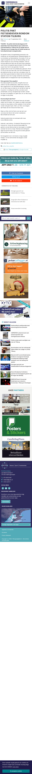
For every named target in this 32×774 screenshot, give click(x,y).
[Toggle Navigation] (29, 3)
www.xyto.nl (6, 481)
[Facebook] (3, 488)
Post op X (17, 177)
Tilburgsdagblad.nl (11, 2)
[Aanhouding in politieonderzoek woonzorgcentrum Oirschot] (5, 328)
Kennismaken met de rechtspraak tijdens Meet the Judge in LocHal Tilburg (20, 349)
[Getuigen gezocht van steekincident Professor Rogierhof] (5, 367)
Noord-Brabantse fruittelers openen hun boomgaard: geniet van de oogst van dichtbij (21, 373)
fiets (7, 146)
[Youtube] (6, 488)
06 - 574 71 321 (22, 165)
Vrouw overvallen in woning (18, 208)
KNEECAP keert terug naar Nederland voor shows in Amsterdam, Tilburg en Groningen (21, 381)
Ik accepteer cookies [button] (16, 771)
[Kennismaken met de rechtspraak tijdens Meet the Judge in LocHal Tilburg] (5, 350)
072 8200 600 (7, 477)
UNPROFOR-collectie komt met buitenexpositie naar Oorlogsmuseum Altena (20, 334)
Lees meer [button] (15, 767)
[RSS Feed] (9, 488)
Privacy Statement (6, 535)
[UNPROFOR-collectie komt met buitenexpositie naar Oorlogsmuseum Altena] (5, 335)
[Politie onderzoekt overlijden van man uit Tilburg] (5, 342)
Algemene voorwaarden (7, 529)
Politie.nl (26, 40)
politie (4, 146)
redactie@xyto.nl (8, 479)
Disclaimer (4, 532)
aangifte (11, 146)
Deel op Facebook (17, 173)
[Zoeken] (29, 218)
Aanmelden (5, 501)
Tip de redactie (17, 180)
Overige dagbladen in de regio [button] (10, 524)
